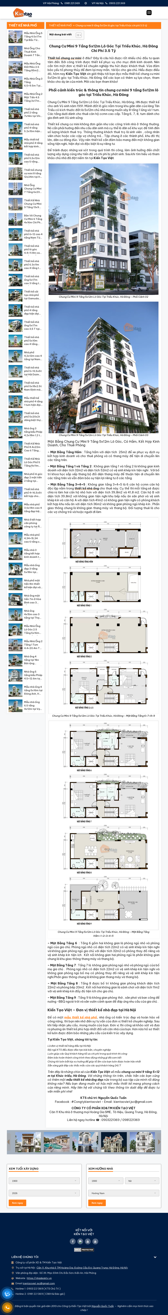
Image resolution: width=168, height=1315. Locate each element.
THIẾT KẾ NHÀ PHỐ (60, 25)
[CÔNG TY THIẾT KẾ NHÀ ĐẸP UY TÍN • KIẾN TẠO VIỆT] (22, 13)
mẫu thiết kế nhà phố (80, 1017)
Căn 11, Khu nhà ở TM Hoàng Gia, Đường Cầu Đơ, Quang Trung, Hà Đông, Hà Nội (82, 1267)
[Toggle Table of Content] (77, 35)
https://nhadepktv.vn (39, 1278)
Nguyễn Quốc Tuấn (103, 1306)
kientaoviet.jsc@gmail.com (39, 1283)
